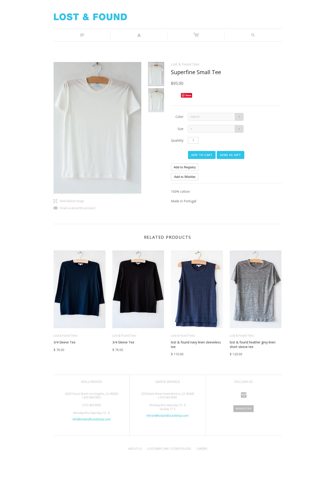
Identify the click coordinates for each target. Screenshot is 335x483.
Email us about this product (74, 208)
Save (188, 95)
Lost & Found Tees (185, 64)
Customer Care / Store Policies (169, 449)
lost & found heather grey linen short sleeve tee (253, 344)
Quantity (177, 140)
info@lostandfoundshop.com (91, 419)
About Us (135, 449)
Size (180, 129)
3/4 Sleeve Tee (64, 342)
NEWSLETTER (243, 408)
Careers (201, 449)
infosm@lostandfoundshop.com (167, 416)
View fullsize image (69, 201)
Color (179, 116)
